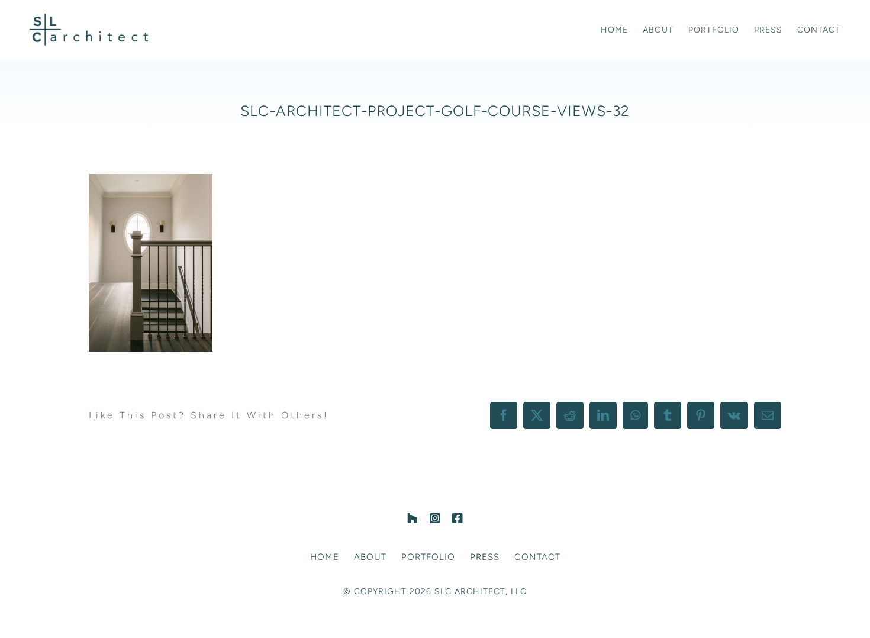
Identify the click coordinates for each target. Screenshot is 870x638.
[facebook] (457, 518)
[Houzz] (412, 518)
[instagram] (435, 518)
